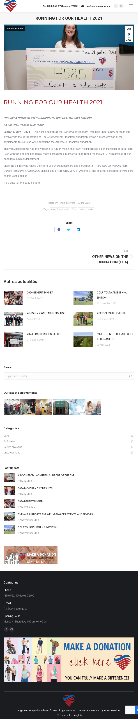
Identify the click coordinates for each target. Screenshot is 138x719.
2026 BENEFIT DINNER (40, 292)
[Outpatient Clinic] (44, 407)
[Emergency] (61, 407)
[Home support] (93, 407)
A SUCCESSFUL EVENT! (111, 313)
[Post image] (13, 298)
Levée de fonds (86, 209)
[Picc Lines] (12, 407)
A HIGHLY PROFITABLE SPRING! (46, 313)
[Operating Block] (77, 407)
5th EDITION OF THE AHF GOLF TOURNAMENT (115, 336)
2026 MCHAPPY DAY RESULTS (35, 488)
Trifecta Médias (112, 710)
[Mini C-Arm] (28, 407)
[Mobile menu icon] (130, 6)
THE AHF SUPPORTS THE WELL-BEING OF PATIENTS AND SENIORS (55, 514)
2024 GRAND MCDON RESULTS (45, 334)
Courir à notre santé (60, 209)
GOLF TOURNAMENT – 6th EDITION (112, 295)
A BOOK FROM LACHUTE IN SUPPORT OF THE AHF (46, 475)
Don (74, 209)
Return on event (15, 28)
